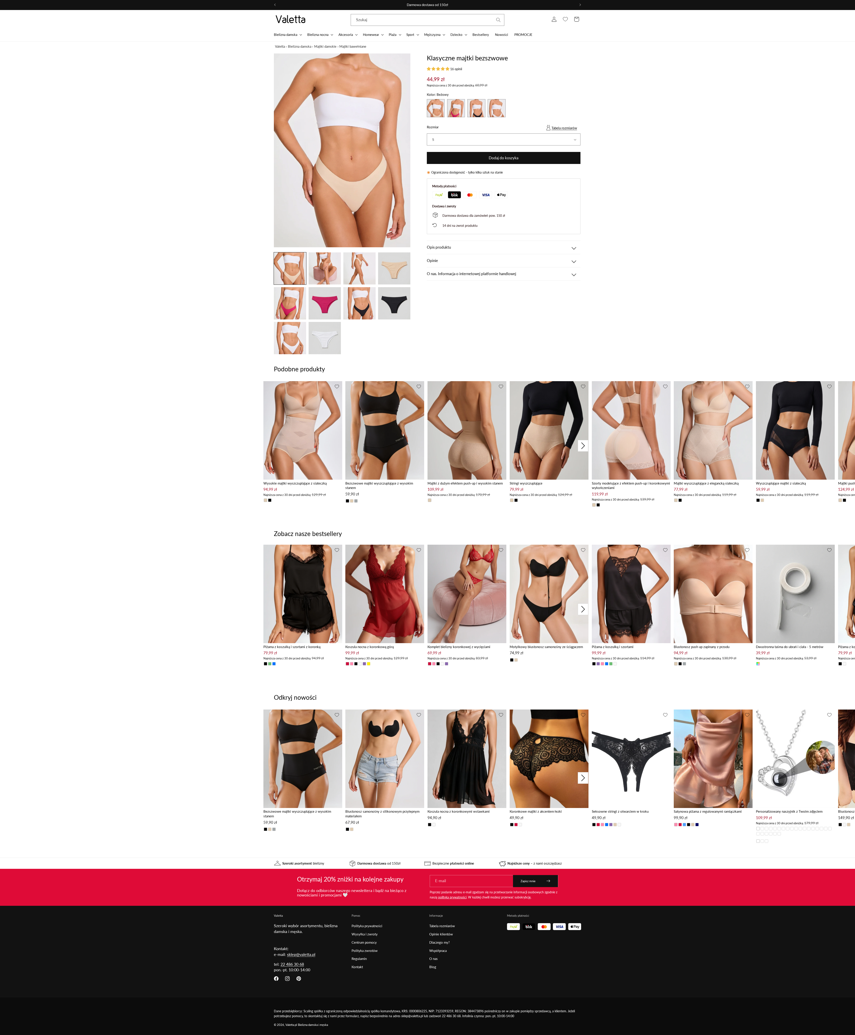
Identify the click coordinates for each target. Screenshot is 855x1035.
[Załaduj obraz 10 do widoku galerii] (325, 338)
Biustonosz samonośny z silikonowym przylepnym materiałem (382, 813)
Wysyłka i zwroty (365, 934)
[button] (287, 34)
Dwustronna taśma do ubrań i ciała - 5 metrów (789, 647)
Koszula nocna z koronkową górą (369, 647)
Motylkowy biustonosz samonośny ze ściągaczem (546, 647)
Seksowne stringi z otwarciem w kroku (620, 811)
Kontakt (357, 967)
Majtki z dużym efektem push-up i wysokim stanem (465, 483)
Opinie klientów (441, 934)
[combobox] (427, 20)
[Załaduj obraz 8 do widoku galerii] (394, 303)
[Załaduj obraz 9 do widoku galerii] (290, 338)
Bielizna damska (299, 46)
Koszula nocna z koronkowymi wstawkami (459, 811)
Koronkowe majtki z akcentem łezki (536, 811)
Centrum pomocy (364, 942)
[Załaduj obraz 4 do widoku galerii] (394, 268)
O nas (433, 959)
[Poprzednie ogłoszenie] (275, 5)
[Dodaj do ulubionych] (337, 386)
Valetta (280, 46)
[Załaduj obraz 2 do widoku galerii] (325, 268)
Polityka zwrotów (365, 951)
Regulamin (359, 959)
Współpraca (438, 951)
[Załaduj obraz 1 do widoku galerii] (290, 268)
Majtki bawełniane (352, 46)
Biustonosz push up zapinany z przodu (701, 647)
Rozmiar (433, 127)
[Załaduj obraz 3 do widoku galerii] (359, 268)
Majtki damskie (325, 46)
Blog (432, 967)
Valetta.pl (291, 1025)
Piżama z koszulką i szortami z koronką (291, 647)
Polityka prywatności (367, 926)
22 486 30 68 (292, 964)
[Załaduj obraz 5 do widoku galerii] (290, 303)
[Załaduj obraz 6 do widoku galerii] (325, 303)
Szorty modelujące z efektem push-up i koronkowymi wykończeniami (631, 485)
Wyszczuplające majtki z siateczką (781, 483)
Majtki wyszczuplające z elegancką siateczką (706, 483)
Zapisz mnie (528, 881)
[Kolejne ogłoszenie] (580, 5)
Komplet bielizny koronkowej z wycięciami (459, 647)
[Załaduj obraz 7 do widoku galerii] (359, 303)
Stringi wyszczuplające (526, 483)
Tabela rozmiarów (564, 128)
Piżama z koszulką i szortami (612, 647)
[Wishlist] (565, 19)
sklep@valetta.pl (301, 954)
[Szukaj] (498, 20)
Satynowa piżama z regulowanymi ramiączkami (708, 811)
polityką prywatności (452, 897)
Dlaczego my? (439, 942)
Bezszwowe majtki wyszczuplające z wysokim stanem (379, 485)
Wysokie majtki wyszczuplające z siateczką (295, 483)
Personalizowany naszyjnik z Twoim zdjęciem (789, 811)
